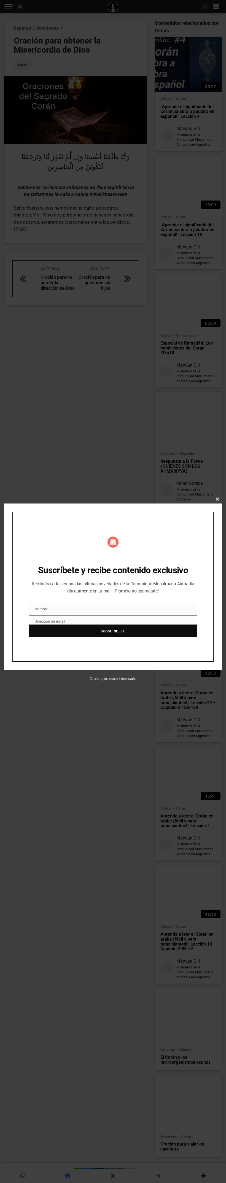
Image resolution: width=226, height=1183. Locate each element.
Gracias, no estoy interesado (113, 678)
